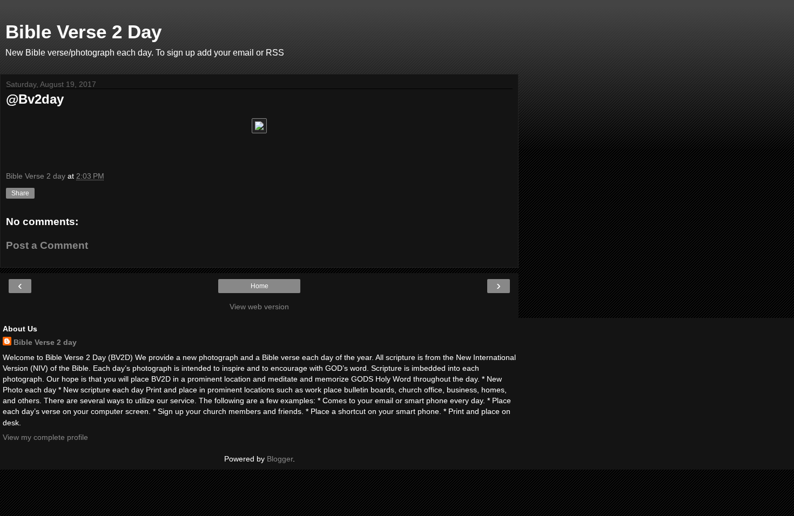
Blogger (280, 458)
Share (20, 193)
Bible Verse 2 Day (83, 32)
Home (259, 286)
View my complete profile (45, 437)
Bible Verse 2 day (45, 342)
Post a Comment (47, 245)
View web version (259, 306)
